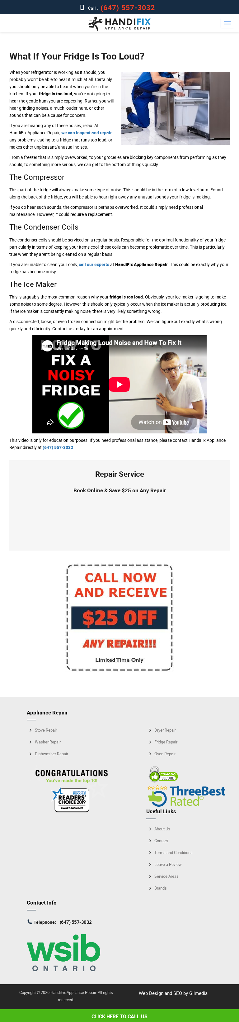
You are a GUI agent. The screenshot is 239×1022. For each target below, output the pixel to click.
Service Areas (166, 876)
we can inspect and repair (86, 133)
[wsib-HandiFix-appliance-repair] (63, 969)
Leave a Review (168, 864)
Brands (160, 888)
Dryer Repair (165, 730)
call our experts (94, 264)
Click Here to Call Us (119, 1016)
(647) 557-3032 (127, 7)
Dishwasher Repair (51, 754)
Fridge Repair (165, 742)
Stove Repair (46, 730)
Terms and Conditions (173, 853)
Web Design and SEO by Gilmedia (173, 993)
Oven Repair (165, 754)
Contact (161, 841)
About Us (162, 829)
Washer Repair (48, 742)
